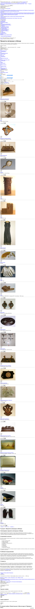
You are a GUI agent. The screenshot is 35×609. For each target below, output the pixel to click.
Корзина (30, 3)
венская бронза (7, 569)
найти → (11, 5)
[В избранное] (1, 98)
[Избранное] (27, 3)
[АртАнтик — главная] (2, 4)
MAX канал (13, 577)
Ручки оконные (2, 348)
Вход (26, 3)
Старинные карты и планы (19, 13)
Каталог (1, 3)
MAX (23, 3)
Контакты (13, 3)
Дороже (7, 72)
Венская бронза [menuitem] (5, 10)
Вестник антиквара (3, 33)
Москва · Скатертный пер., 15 (22, 2)
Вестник (10, 3)
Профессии (5, 13)
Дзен (16, 577)
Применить (2, 82)
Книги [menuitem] (1, 10)
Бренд (1, 79)
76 (10, 526)
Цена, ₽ (1, 73)
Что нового (24, 1)
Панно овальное (2, 329)
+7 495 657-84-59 (3, 2)
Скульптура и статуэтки (11, 13)
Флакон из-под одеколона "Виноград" (6, 400)
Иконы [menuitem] (12, 10)
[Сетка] (0, 70)
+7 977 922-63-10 (13, 581)
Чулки (1, 295)
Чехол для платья (3, 247)
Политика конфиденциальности (30, 579)
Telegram (21, 3)
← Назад (1, 526)
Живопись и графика (13, 12)
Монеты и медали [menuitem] (16, 10)
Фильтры (2, 69)
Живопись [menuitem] (9, 10)
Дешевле (4, 72)
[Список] (1, 70)
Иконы (17, 12)
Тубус (1, 198)
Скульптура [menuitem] (30, 10)
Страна (1, 80)
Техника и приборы (7, 14)
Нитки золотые (2, 262)
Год (0, 76)
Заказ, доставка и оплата (11, 16)
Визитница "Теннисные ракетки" (5, 138)
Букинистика (2, 12)
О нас (4, 3)
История (20, 16)
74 (8, 526)
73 (7, 526)
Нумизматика (11, 572)
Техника (1, 81)
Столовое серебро (26, 13)
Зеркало (1, 172)
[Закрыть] (27, 1)
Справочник (7, 3)
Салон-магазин (5, 16)
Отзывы (23, 16)
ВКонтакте (2, 34)
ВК (15, 3)
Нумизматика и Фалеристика (23, 12)
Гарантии (17, 16)
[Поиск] (0, 9)
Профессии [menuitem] (26, 10)
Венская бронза (7, 12)
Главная (1, 16)
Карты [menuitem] (33, 10)
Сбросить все (6, 82)
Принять (32, 608)
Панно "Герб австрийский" (4, 418)
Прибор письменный (3, 155)
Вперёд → (12, 526)
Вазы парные (2, 312)
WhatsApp (17, 3)
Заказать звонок (3, 7)
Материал (1, 78)
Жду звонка (2, 595)
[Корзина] (3, 9)
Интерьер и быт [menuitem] (21, 10)
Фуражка (1, 487)
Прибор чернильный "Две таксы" (5, 435)
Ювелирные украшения (14, 14)
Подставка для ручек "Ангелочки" (5, 365)
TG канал (9, 577)
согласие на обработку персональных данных (15, 593)
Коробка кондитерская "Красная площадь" (7, 452)
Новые (1, 72)
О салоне (10, 579)
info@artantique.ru (8, 2)
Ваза (1, 120)
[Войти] (1, 9)
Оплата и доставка (18, 579)
